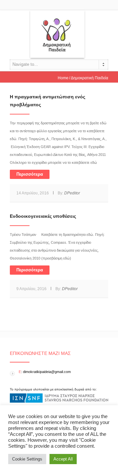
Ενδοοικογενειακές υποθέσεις (43, 216)
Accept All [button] (63, 459)
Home (63, 78)
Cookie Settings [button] (27, 459)
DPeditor (72, 193)
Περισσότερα (29, 174)
